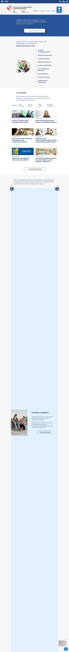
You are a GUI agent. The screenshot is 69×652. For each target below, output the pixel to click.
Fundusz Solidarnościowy (25, 11)
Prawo (48, 11)
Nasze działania (15, 11)
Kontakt (53, 11)
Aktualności (42, 11)
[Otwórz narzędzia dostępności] (60, 1)
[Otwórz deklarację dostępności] (2, 1)
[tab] (14, 105)
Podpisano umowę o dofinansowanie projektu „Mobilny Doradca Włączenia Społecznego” (46, 140)
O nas (9, 11)
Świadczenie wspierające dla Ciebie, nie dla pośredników (20, 159)
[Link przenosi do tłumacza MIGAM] (63, 1)
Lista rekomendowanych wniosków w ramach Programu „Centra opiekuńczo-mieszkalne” (45, 159)
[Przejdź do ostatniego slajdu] (12, 189)
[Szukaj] (45, 31)
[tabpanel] (34, 137)
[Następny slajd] (57, 189)
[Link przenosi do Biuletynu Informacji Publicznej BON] (6, 1)
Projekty (35, 11)
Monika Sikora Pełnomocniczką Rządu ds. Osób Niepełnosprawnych (46, 121)
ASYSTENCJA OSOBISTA (40, 413)
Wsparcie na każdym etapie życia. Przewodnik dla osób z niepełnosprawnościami (22, 140)
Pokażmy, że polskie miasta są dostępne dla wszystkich (20, 121)
